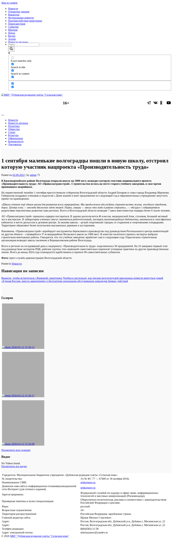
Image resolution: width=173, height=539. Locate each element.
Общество (14, 129)
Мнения (12, 29)
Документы (14, 144)
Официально (15, 138)
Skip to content (9, 2)
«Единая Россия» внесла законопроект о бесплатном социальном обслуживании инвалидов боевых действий (64, 281)
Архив (12, 39)
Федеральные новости (21, 17)
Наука (11, 32)
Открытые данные (18, 11)
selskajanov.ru (87, 482)
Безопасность (15, 141)
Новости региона (18, 42)
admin (33, 175)
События (13, 26)
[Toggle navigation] (2, 115)
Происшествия (16, 23)
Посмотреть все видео (14, 466)
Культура (13, 135)
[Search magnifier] (11, 49)
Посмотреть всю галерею (15, 450)
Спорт (11, 132)
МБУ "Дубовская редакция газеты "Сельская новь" (39, 536)
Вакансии (13, 14)
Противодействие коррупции (25, 20)
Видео (11, 36)
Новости (13, 8)
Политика (14, 126)
